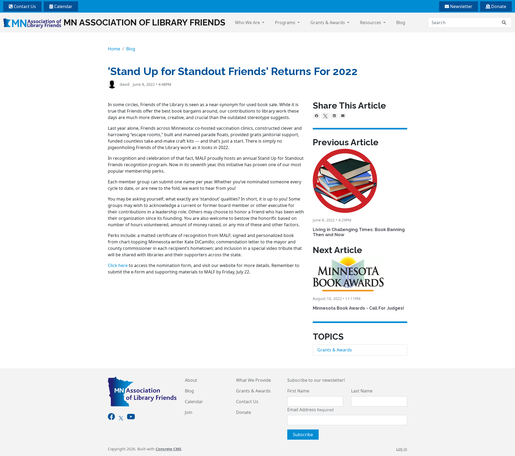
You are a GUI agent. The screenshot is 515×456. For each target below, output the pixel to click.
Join (188, 412)
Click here (118, 265)
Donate (498, 6)
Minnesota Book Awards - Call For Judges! (358, 308)
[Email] (343, 115)
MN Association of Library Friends (144, 22)
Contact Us (24, 6)
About (191, 380)
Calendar (62, 6)
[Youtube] (131, 418)
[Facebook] (316, 115)
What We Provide (253, 380)
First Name (298, 391)
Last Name (362, 391)
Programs (285, 22)
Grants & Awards (328, 22)
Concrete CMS (168, 448)
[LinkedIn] (334, 115)
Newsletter (460, 6)
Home (114, 49)
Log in (401, 448)
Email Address (310, 410)
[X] (325, 116)
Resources (371, 22)
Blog (400, 22)
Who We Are (248, 22)
